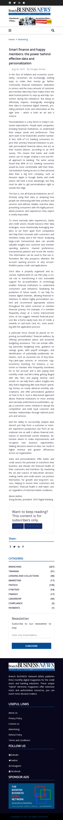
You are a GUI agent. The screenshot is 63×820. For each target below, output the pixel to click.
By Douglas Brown (36, 69)
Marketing (23, 39)
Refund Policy (15, 734)
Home (12, 39)
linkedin (15, 754)
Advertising (14, 729)
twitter (14, 760)
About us (13, 712)
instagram (16, 765)
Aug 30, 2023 (18, 69)
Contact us (14, 723)
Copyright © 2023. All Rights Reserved (29, 816)
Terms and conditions (19, 740)
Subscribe (33, 526)
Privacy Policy (15, 718)
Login (18, 526)
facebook (15, 771)
